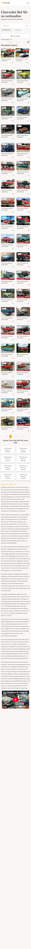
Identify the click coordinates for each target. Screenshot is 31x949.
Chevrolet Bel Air (5, 30)
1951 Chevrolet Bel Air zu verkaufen (23, 476)
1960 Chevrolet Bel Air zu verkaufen (8, 476)
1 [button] (10, 436)
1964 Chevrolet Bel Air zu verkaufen (8, 467)
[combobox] (15, 26)
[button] (23, 436)
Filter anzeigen (16, 36)
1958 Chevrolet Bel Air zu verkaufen (23, 467)
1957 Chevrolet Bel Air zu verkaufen (8, 450)
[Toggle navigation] (28, 3)
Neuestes (11, 42)
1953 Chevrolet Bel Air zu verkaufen (23, 458)
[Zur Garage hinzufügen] (12, 62)
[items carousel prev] (3, 54)
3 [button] (16, 436)
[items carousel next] (27, 54)
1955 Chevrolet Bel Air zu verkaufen (23, 450)
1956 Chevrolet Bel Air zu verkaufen (8, 458)
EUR (19, 42)
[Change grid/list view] (25, 42)
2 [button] (13, 436)
